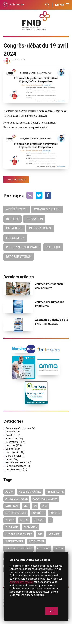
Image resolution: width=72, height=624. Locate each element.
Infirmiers (14, 228)
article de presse (16, 499)
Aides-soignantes (30, 492)
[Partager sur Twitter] (39, 195)
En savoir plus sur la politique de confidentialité (34, 596)
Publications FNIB (15, 462)
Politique (53, 247)
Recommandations (16, 466)
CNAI (44, 506)
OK (51, 611)
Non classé (12, 452)
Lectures (10, 445)
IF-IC (39, 534)
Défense (12, 219)
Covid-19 (10, 435)
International (40, 228)
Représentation (18, 256)
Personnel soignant (22, 247)
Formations (12, 438)
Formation (34, 219)
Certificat (11, 506)
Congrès (10, 431)
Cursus (10, 520)
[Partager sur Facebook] (48, 195)
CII (35, 506)
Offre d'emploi (13, 455)
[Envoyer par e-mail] (29, 195)
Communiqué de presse (18, 428)
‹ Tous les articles (16, 179)
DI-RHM (24, 520)
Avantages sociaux (45, 499)
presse (59, 548)
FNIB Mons (11, 527)
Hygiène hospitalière (18, 534)
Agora (9, 492)
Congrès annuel (47, 209)
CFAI (26, 506)
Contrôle (38, 513)
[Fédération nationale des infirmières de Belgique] (36, 20)
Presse (9, 459)
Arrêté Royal (16, 209)
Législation (15, 238)
